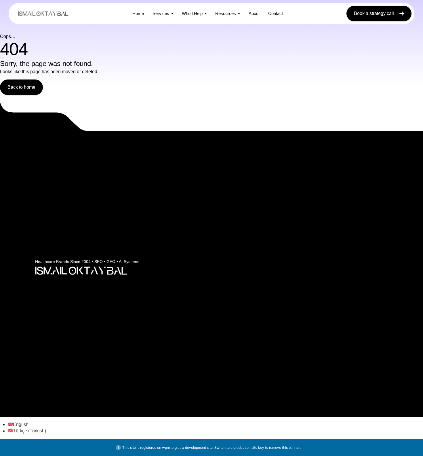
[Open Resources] (239, 13)
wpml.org (169, 447)
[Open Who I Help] (206, 13)
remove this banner (284, 447)
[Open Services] (172, 13)
